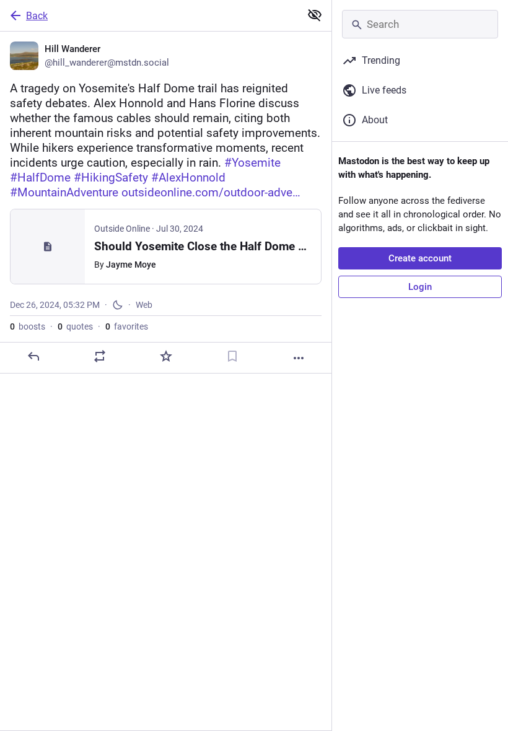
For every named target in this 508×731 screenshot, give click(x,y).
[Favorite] (166, 356)
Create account (420, 258)
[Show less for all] (314, 15)
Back (37, 16)
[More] (298, 358)
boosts (27, 326)
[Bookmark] (232, 356)
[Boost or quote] (99, 356)
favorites (126, 326)
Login (420, 286)
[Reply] (33, 356)
